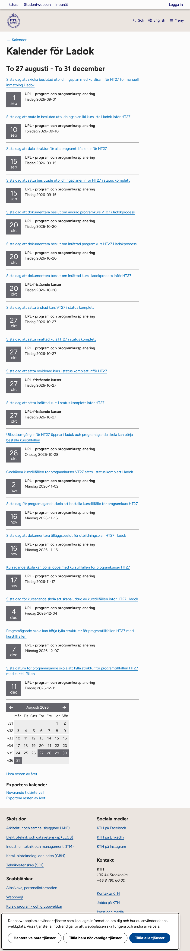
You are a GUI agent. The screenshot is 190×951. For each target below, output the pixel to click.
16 (65, 738)
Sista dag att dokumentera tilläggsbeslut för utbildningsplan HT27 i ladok (66, 535)
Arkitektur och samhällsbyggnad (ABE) (38, 828)
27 (41, 753)
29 (57, 753)
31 (18, 760)
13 (41, 738)
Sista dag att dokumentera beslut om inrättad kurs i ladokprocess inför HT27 (68, 275)
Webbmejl (14, 897)
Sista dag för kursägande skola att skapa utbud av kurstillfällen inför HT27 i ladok (72, 599)
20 (41, 745)
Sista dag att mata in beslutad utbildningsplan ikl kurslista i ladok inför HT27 (68, 117)
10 (18, 738)
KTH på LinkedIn (110, 837)
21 (49, 745)
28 (49, 753)
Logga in (176, 4)
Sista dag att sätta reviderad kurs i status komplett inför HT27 (56, 371)
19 (33, 745)
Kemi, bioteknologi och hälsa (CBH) (35, 856)
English (159, 20)
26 (34, 753)
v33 (10, 738)
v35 (10, 753)
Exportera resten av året (25, 798)
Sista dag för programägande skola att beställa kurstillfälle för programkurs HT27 (72, 503)
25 (26, 753)
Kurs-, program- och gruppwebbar (34, 906)
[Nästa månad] (64, 707)
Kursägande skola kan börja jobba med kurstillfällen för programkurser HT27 (68, 567)
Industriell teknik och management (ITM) (40, 846)
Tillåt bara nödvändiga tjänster (95, 938)
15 (57, 738)
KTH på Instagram (111, 846)
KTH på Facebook (111, 828)
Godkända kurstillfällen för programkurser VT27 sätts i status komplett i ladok (69, 472)
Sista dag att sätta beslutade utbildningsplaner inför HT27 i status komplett (68, 180)
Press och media (110, 912)
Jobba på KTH (108, 902)
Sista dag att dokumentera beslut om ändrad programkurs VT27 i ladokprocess (70, 212)
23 (65, 745)
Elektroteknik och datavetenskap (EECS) (39, 837)
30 (65, 753)
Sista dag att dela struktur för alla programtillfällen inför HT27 (56, 148)
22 (57, 745)
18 (26, 745)
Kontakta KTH (108, 893)
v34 (10, 745)
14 (49, 738)
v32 (10, 731)
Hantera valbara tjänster (35, 938)
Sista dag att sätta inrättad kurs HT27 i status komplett (51, 339)
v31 (10, 723)
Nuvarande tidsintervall (25, 792)
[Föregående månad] (10, 707)
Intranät (61, 4)
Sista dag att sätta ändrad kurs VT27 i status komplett (50, 307)
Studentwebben (37, 4)
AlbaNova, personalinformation (31, 888)
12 (33, 738)
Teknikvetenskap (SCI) (25, 865)
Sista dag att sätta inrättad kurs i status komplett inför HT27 (55, 403)
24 (18, 753)
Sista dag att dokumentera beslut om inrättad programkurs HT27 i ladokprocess (71, 244)
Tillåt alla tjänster (150, 938)
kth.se (14, 4)
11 (26, 738)
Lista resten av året (21, 774)
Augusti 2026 (37, 707)
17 (18, 745)
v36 (10, 760)
